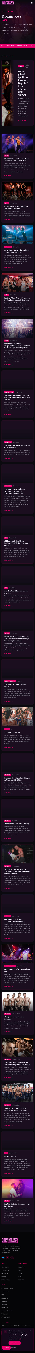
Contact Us (4, 1292)
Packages (4, 1276)
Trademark (4, 1314)
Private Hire (4, 1307)
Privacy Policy (5, 1317)
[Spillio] (3, 1257)
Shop (20, 1273)
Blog (19, 1276)
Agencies (4, 1304)
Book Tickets (5, 1280)
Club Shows (5, 1267)
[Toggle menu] (32, 3)
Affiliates (4, 1301)
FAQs (2, 1295)
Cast (19, 1270)
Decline (13, 1347)
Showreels (21, 1280)
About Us (21, 1267)
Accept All (14, 1343)
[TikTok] (7, 1257)
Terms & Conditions (7, 1311)
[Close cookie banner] (30, 1331)
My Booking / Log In (7, 1288)
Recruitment (5, 1298)
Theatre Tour (5, 1270)
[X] (12, 1257)
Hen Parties (4, 1273)
